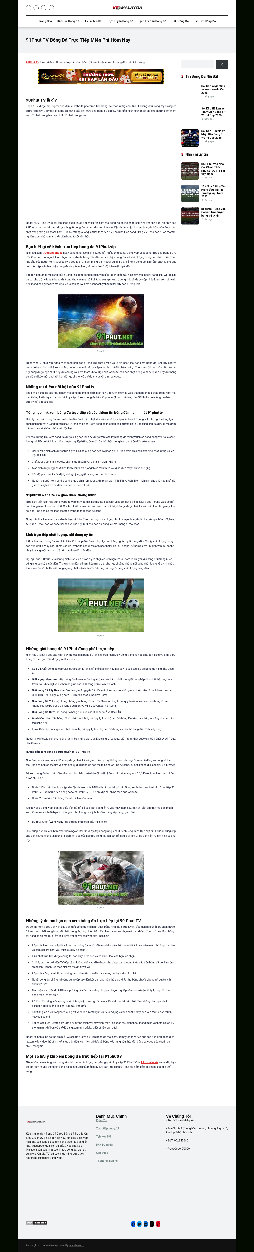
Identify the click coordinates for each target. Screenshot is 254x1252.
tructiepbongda (53, 252)
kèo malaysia (149, 1062)
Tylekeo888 (103, 1136)
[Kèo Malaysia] (127, 7)
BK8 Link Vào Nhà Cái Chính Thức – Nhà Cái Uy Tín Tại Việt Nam (213, 169)
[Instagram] (51, 7)
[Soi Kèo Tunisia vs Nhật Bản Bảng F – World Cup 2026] (190, 145)
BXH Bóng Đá (180, 21)
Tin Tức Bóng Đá (205, 21)
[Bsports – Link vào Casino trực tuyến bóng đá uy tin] (190, 223)
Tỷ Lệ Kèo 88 (93, 21)
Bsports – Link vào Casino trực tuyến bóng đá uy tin (213, 212)
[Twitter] (36, 7)
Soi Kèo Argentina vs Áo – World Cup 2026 (213, 89)
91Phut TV (32, 62)
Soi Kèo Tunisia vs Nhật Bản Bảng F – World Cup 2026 (213, 134)
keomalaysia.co (76, 1245)
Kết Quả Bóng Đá (68, 21)
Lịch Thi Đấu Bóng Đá (152, 21)
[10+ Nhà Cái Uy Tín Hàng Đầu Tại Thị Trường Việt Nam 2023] (190, 201)
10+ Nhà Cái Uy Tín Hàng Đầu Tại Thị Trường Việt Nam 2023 (213, 191)
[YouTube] (43, 7)
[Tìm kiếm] (222, 64)
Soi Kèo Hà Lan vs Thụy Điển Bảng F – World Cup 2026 (213, 112)
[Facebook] (28, 7)
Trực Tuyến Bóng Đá (120, 21)
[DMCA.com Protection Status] (36, 1224)
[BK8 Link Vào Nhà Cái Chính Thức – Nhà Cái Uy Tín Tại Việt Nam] (190, 178)
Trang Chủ (45, 21)
